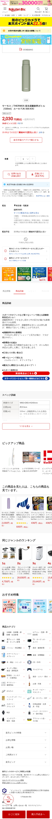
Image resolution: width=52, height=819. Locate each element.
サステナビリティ (35, 805)
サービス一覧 (7, 805)
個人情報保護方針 (9, 808)
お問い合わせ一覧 (20, 805)
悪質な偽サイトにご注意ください (14, 783)
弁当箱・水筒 (10, 15)
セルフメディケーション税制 (13, 780)
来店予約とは (40, 196)
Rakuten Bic (17, 10)
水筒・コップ (23, 15)
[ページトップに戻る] (48, 810)
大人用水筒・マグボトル (41, 15)
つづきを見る (24, 426)
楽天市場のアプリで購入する (26, 140)
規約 (48, 196)
